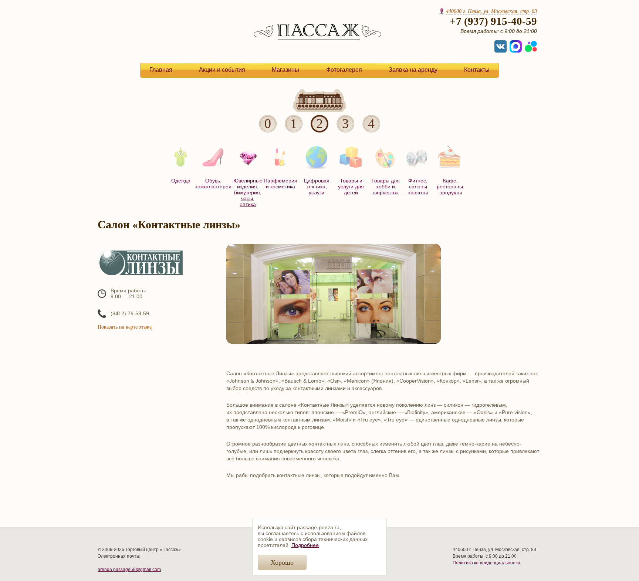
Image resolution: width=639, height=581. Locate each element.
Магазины (285, 70)
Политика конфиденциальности (486, 562)
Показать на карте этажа (125, 327)
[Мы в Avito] (531, 46)
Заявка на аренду (413, 70)
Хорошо (282, 562)
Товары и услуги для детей (351, 186)
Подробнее (305, 545)
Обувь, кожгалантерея (213, 183)
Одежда (180, 181)
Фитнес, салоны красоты (418, 186)
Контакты (477, 70)
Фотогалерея (344, 70)
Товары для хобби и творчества (385, 186)
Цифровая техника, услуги (316, 186)
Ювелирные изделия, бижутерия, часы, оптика (248, 192)
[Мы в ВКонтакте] (500, 46)
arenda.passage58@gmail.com (129, 569)
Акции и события (222, 70)
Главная (160, 70)
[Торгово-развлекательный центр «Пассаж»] (317, 40)
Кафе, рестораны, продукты (450, 186)
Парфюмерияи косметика (280, 183)
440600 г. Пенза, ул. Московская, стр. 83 (491, 11)
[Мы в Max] (516, 46)
